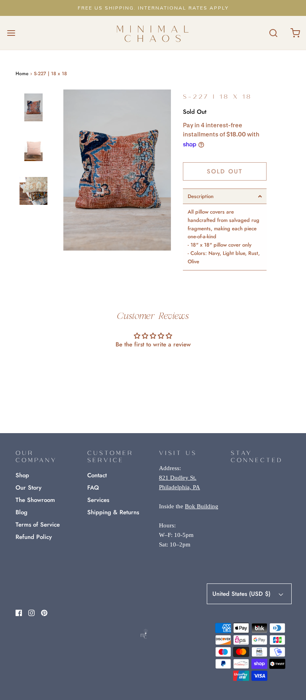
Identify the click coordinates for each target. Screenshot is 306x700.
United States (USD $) (242, 593)
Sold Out (225, 171)
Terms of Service (38, 524)
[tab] (225, 196)
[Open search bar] (273, 33)
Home (22, 73)
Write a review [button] (153, 366)
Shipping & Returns (113, 512)
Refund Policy (34, 537)
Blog (21, 512)
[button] (33, 114)
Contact (97, 475)
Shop (22, 475)
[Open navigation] (11, 33)
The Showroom (35, 500)
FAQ (93, 487)
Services (98, 500)
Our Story (28, 487)
